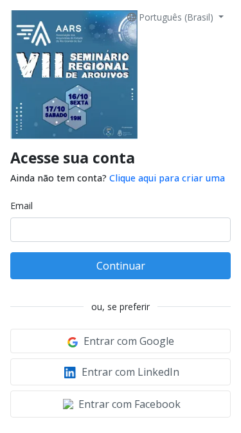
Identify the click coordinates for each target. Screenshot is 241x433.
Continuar (120, 266)
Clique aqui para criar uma (167, 178)
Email (21, 205)
